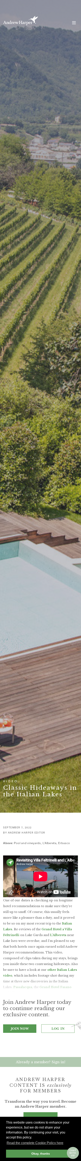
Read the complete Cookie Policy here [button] (35, 1143)
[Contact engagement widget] (73, 1153)
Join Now (20, 1028)
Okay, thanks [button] (40, 1153)
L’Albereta (58, 935)
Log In (58, 1028)
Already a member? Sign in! (40, 1062)
